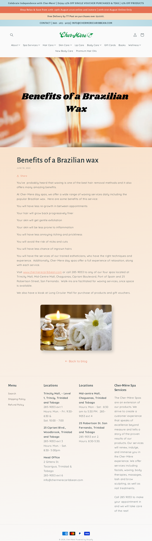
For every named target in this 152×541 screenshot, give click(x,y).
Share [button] (23, 175)
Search (12, 393)
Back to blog (78, 361)
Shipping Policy (17, 399)
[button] (11, 35)
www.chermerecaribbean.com (42, 272)
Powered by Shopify (84, 539)
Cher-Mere (70, 539)
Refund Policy (16, 404)
